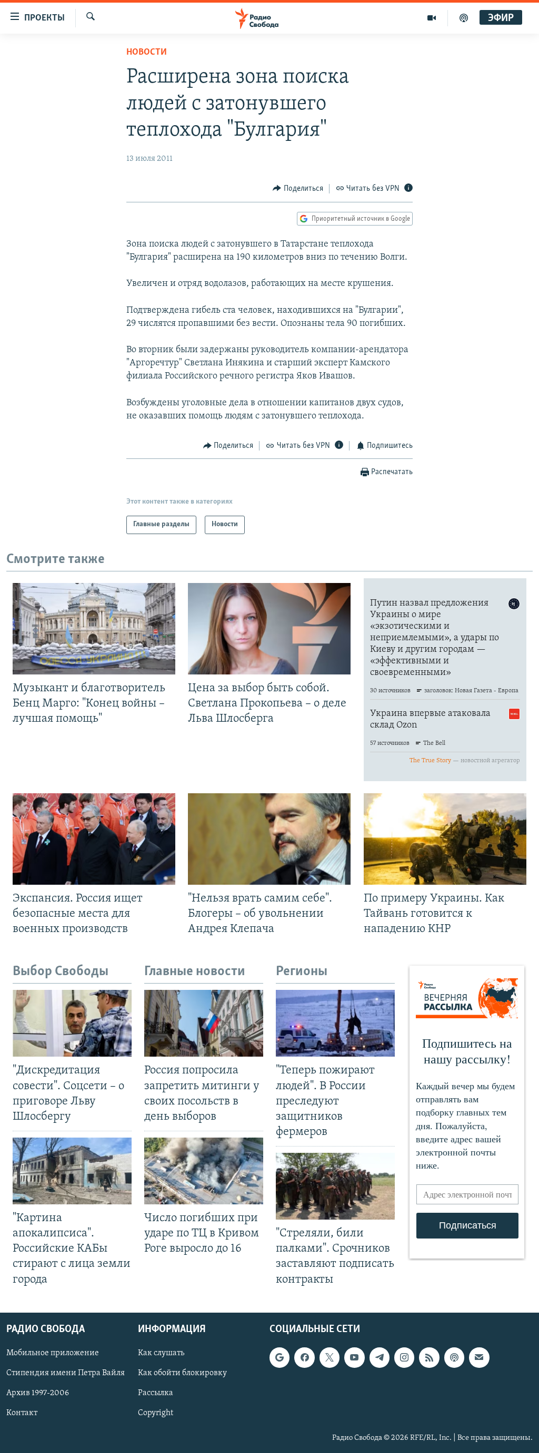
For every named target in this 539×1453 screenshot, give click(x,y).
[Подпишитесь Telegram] (380, 1357)
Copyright (155, 1413)
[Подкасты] (454, 1357)
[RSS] (429, 1357)
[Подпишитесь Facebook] (304, 1357)
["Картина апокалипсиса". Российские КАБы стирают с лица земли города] (72, 1171)
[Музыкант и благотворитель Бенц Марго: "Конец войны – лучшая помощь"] (94, 628)
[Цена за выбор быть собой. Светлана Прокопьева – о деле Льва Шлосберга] (269, 628)
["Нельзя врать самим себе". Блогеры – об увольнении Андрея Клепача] (269, 839)
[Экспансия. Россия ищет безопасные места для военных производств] (94, 839)
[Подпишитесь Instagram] (404, 1357)
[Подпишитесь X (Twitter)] (330, 1357)
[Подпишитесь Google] (280, 1357)
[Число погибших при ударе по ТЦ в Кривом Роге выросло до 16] (203, 1171)
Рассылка (155, 1393)
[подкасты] (464, 18)
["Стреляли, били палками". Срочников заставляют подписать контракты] (335, 1186)
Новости (146, 52)
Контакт (21, 1413)
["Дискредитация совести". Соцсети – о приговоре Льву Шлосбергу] (72, 1023)
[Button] (298, 189)
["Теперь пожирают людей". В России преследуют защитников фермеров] (335, 1023)
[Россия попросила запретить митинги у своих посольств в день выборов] (203, 1023)
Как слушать (161, 1353)
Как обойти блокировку (182, 1373)
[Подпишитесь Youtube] (354, 1357)
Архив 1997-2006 (37, 1393)
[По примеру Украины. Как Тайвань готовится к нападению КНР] (445, 839)
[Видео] (432, 18)
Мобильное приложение (52, 1353)
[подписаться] (479, 1357)
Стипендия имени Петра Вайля (65, 1373)
